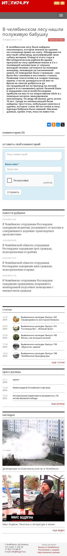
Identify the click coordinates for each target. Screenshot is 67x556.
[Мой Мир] (58, 125)
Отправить (13, 192)
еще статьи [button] (58, 362)
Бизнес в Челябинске (48, 547)
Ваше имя (12, 164)
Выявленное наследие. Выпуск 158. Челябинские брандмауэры (39, 354)
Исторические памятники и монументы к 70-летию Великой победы (36, 397)
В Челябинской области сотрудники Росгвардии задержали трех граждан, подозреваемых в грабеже (27, 248)
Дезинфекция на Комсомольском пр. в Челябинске (30, 468)
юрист (16, 379)
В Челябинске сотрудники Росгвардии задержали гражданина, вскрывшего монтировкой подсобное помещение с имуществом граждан (28, 285)
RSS (57, 3)
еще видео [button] (59, 530)
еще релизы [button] (58, 403)
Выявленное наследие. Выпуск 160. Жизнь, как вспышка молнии (39, 336)
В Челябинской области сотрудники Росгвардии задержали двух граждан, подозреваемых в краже (27, 266)
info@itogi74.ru (18, 551)
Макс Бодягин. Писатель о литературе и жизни (28, 524)
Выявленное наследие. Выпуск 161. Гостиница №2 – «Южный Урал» (39, 327)
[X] (63, 125)
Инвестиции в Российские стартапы (31, 387)
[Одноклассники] (53, 125)
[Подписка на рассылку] (62, 3)
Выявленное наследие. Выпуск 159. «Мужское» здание (39, 345)
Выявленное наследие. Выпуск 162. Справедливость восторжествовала (40, 318)
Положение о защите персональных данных (49, 551)
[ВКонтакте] (49, 125)
